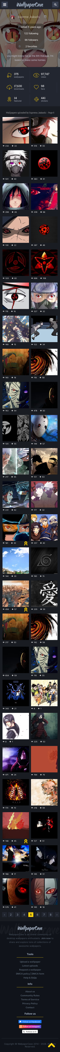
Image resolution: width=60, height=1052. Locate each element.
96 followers (31, 39)
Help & (30, 977)
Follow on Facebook (31, 1022)
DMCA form (38, 973)
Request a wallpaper (30, 969)
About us (30, 991)
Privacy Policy (30, 1003)
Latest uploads (30, 965)
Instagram (45, 16)
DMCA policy (23, 973)
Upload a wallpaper (30, 961)
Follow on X (31, 1032)
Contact (30, 1007)
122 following (31, 33)
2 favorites (31, 46)
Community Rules (30, 995)
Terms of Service (30, 999)
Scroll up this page (51, 1045)
